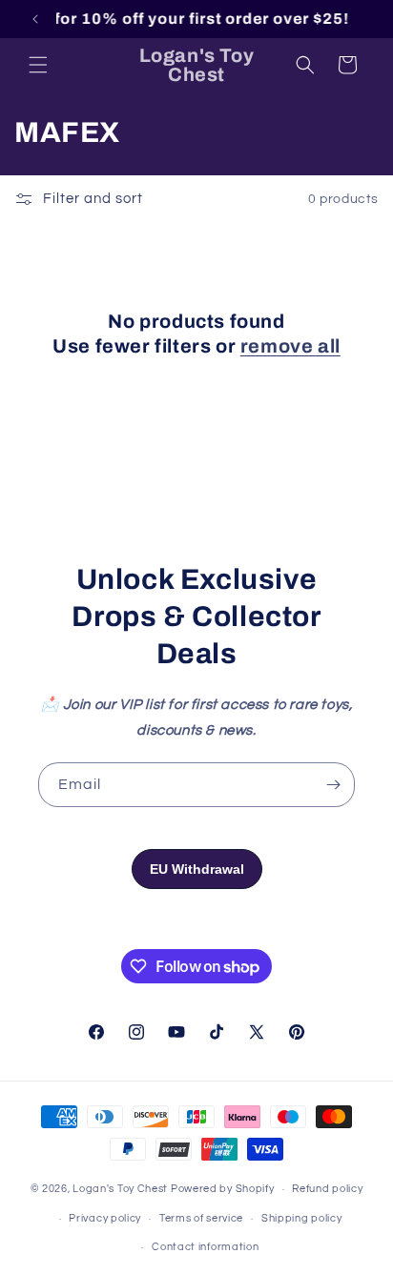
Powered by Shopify (223, 1188)
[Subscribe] (333, 784)
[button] (38, 65)
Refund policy (327, 1188)
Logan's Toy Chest (120, 1188)
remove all (290, 345)
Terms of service (201, 1218)
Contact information (205, 1247)
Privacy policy (105, 1218)
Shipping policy (301, 1218)
